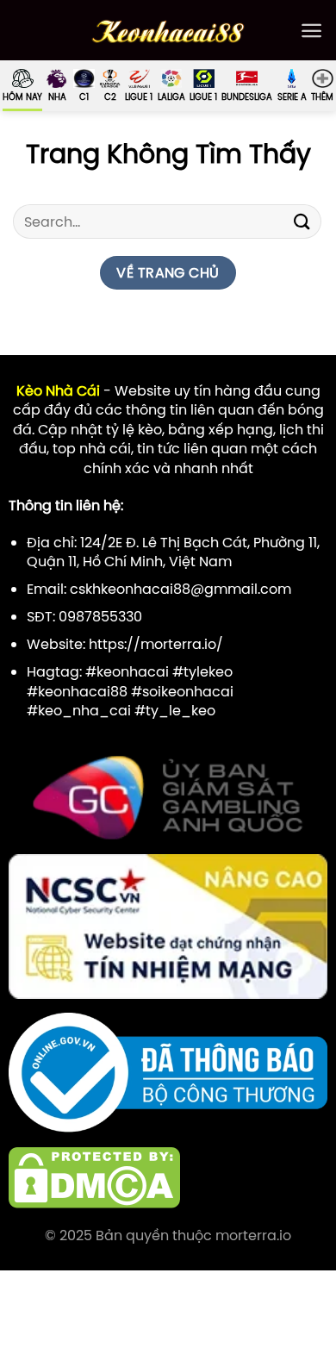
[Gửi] (302, 222)
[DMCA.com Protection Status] (94, 1176)
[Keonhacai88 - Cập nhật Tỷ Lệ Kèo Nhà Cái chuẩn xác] (168, 30)
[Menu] (311, 30)
